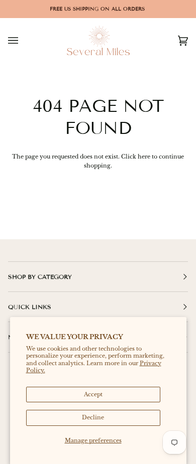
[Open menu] (23, 40)
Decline (93, 417)
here (144, 156)
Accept (93, 394)
